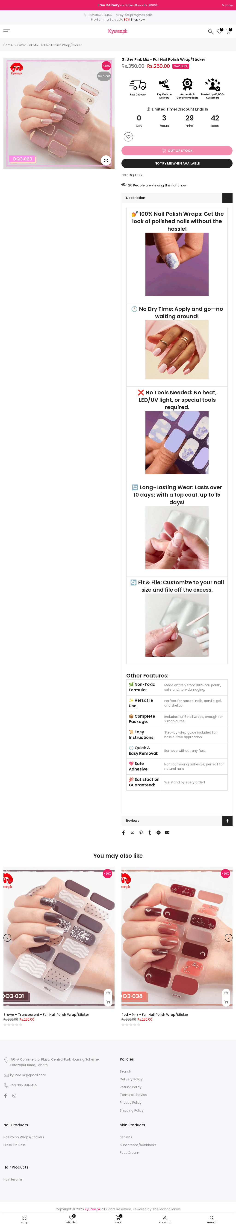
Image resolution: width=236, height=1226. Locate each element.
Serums (126, 1137)
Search (125, 1071)
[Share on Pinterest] (141, 832)
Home (8, 45)
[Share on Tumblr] (150, 832)
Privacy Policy (131, 1102)
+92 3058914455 (100, 15)
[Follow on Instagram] (14, 1095)
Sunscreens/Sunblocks (138, 1145)
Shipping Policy (132, 1110)
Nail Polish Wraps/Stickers (23, 1137)
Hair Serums (13, 1179)
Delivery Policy (131, 1079)
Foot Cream (129, 1152)
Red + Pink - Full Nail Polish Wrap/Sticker (154, 1014)
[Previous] (7, 938)
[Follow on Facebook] (5, 1095)
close (10, 5)
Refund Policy (131, 1087)
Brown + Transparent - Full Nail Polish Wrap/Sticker (46, 1014)
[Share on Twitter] (132, 832)
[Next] (229, 938)
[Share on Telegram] (158, 832)
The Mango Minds (166, 1209)
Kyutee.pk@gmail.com (136, 15)
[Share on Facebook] (123, 832)
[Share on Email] (167, 832)
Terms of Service (133, 1094)
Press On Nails (14, 1145)
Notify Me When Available (177, 163)
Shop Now (138, 19)
